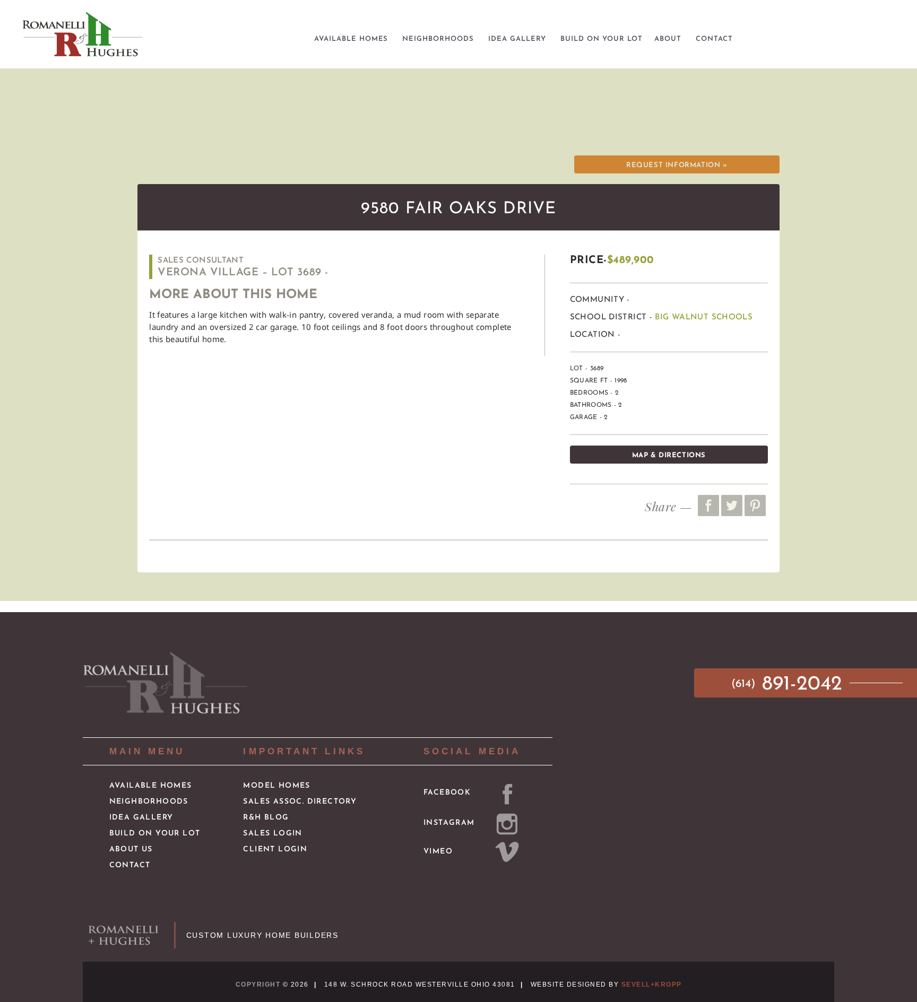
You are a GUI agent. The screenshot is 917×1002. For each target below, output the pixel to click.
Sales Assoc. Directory (300, 802)
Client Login (275, 849)
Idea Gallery (141, 818)
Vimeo (438, 852)
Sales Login (272, 834)
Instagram (449, 823)
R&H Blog (266, 818)
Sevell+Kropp (651, 984)
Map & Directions (669, 455)
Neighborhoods (148, 802)
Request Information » (676, 165)
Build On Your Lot (155, 834)
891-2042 (790, 684)
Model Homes (276, 786)
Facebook (447, 793)
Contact (130, 865)
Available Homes (150, 786)
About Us (131, 849)
